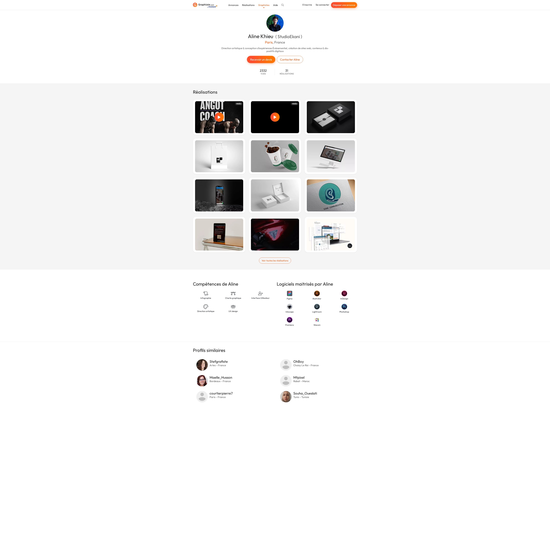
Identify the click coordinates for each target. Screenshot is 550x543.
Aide (275, 5)
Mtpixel (299, 377)
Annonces (233, 5)
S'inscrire (307, 4)
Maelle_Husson (221, 377)
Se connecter (322, 4)
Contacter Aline (290, 59)
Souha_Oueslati (305, 393)
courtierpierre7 (221, 393)
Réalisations (248, 5)
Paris (269, 42)
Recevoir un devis (261, 59)
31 (287, 72)
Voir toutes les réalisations (275, 260)
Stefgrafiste (219, 361)
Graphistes (263, 5)
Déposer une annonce (344, 5)
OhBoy (298, 361)
